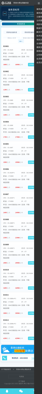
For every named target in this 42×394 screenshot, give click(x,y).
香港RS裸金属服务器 (23, 369)
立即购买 (32, 65)
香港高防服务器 (30, 32)
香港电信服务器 (11, 32)
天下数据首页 (6, 369)
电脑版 (21, 376)
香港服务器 (21, 24)
